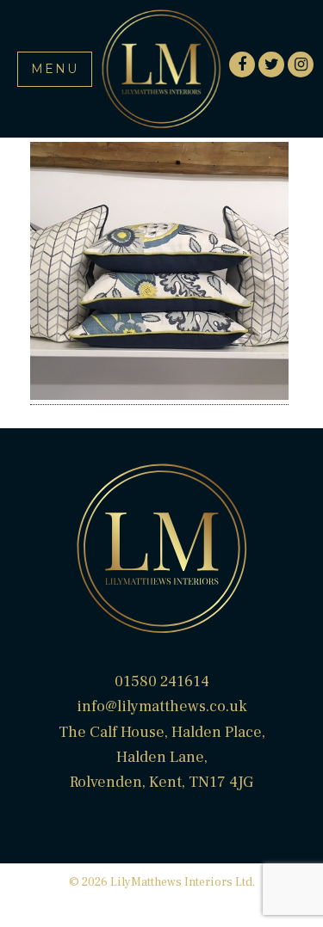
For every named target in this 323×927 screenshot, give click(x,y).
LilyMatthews (162, 69)
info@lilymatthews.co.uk (162, 706)
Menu (54, 69)
